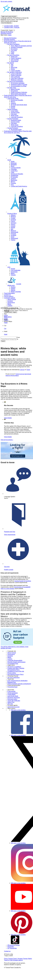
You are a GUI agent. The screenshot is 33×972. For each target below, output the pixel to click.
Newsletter (10, 946)
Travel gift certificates (13, 700)
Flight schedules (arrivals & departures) (19, 683)
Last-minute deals (12, 696)
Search (3, 341)
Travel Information (9, 293)
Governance (11, 654)
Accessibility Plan (12, 663)
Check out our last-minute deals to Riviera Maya (18, 374)
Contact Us (7, 294)
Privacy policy (11, 673)
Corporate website (9, 298)
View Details (8, 418)
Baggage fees (11, 682)
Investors (10, 656)
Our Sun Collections (13, 677)
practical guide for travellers (22, 581)
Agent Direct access (13, 707)
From (18, 337)
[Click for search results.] (20, 307)
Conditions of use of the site (15, 671)
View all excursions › (7, 439)
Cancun (22, 369)
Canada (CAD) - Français (11, 27)
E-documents (11, 691)
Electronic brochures (13, 697)
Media (9, 657)
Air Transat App (12, 948)
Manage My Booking (7, 32)
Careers (9, 659)
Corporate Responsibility (14, 660)
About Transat (11, 652)
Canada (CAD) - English (11, 26)
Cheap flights (11, 694)
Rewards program (6, 33)
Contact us (7, 951)
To (17, 339)
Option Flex (10, 702)
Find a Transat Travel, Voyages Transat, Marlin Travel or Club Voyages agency (18, 959)
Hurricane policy (12, 699)
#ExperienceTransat (13, 945)
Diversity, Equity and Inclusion (16, 662)
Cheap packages (12, 693)
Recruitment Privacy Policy (15, 674)
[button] (6, 311)
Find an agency (8, 296)
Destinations (18, 131)
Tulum (28, 369)
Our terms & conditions (14, 666)
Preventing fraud (12, 687)
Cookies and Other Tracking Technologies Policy (15, 669)
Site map (10, 703)
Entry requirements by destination (17, 680)
